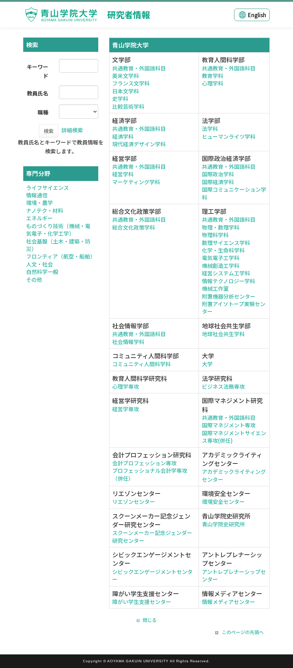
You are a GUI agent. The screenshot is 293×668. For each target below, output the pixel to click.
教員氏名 (37, 93)
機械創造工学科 (220, 265)
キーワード (37, 71)
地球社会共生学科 (223, 334)
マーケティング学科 (136, 182)
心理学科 (212, 83)
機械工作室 (215, 288)
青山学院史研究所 (223, 524)
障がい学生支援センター (141, 601)
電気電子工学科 (220, 257)
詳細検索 (72, 130)
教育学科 (212, 75)
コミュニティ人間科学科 (141, 364)
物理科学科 (215, 235)
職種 (43, 112)
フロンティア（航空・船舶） (60, 256)
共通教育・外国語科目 (139, 68)
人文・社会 (39, 264)
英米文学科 (125, 75)
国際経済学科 (218, 182)
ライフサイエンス (47, 187)
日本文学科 (125, 91)
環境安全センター (223, 501)
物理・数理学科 (220, 227)
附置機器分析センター (228, 296)
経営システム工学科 (226, 273)
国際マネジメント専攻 (228, 425)
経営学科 (123, 174)
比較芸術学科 (128, 106)
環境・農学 (39, 202)
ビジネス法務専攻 (223, 386)
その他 (34, 279)
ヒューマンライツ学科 (228, 136)
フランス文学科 (131, 83)
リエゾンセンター (133, 501)
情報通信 (37, 195)
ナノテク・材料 (44, 210)
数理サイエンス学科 (226, 242)
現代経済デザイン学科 (139, 144)
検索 (49, 130)
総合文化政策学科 (133, 227)
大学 (207, 364)
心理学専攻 (125, 386)
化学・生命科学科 (223, 250)
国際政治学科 (218, 174)
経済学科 (123, 136)
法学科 (210, 128)
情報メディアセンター (228, 601)
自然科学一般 (42, 271)
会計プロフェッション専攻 (144, 463)
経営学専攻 (125, 409)
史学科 (120, 98)
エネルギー (39, 218)
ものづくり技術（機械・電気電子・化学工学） (58, 229)
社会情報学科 (128, 341)
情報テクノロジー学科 (228, 281)
